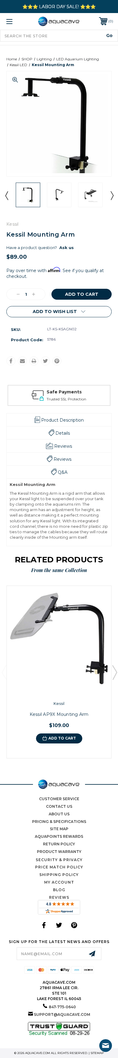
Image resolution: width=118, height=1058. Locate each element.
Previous (6, 195)
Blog (59, 890)
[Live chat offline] (105, 1045)
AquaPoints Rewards (59, 836)
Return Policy (59, 844)
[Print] (33, 361)
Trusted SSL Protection (66, 399)
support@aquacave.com (62, 1014)
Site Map (59, 829)
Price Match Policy (59, 867)
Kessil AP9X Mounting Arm (59, 714)
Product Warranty (59, 851)
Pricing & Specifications (59, 821)
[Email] (22, 361)
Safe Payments (64, 392)
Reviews (59, 897)
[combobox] (59, 36)
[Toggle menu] (17, 21)
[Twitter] (45, 361)
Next (111, 195)
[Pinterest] (56, 361)
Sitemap (97, 1053)
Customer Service (59, 799)
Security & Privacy (59, 860)
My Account (59, 882)
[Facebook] (10, 361)
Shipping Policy (59, 874)
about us (59, 814)
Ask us (66, 247)
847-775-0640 (62, 1007)
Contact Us (59, 806)
